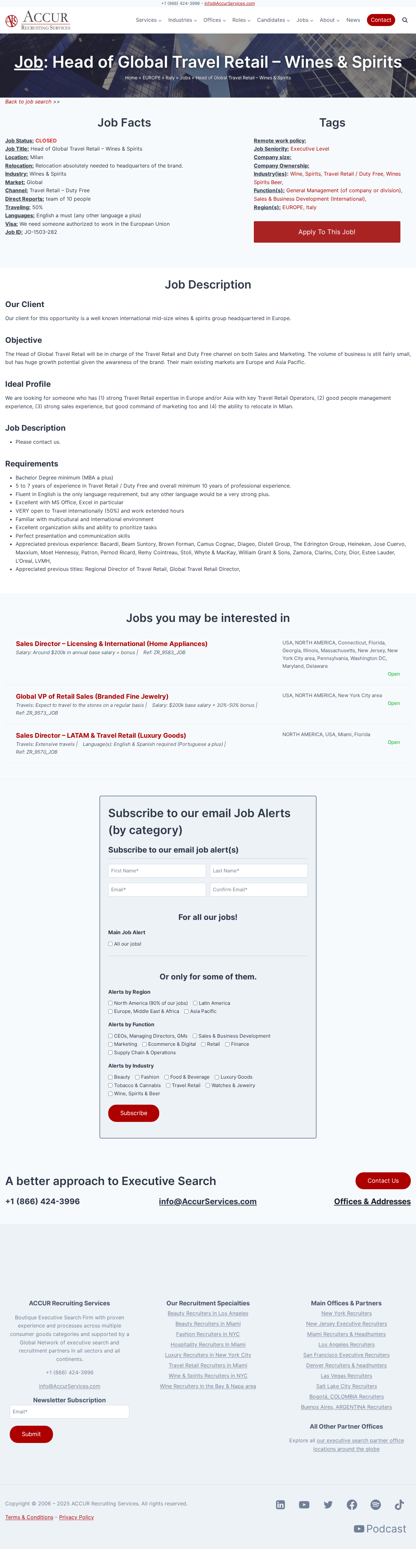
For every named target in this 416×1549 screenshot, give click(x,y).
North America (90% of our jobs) (151, 1003)
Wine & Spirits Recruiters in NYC (208, 1375)
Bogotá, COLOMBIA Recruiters (346, 1396)
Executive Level (310, 148)
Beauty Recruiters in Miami (208, 1323)
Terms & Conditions (29, 1517)
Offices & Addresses (372, 1201)
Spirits (313, 173)
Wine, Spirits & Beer (137, 1093)
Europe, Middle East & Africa (146, 1011)
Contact (381, 20)
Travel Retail (186, 1085)
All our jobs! (127, 944)
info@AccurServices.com (229, 3)
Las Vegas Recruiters (346, 1375)
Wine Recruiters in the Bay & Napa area (208, 1386)
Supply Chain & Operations (145, 1052)
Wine (296, 173)
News (353, 20)
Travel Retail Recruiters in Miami (208, 1365)
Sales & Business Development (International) (309, 198)
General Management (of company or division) (343, 190)
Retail (213, 1044)
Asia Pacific (203, 1011)
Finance (240, 1044)
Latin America (214, 1003)
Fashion (150, 1077)
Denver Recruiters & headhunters (346, 1365)
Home (131, 77)
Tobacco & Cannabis (137, 1085)
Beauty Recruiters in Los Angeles (208, 1313)
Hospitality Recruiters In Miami (208, 1344)
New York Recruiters (346, 1313)
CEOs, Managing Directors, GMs (151, 1036)
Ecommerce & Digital (172, 1044)
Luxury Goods (237, 1077)
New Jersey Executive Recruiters (346, 1323)
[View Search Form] (405, 20)
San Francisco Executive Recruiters (346, 1355)
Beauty (122, 1077)
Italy (170, 77)
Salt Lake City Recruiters (346, 1386)
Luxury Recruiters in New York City (208, 1355)
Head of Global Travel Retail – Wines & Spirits (243, 77)
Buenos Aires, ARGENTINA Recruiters (346, 1407)
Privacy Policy (76, 1517)
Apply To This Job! (327, 232)
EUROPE (152, 77)
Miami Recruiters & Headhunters (346, 1334)
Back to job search (28, 101)
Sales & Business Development (234, 1036)
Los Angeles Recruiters (346, 1344)
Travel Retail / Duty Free (353, 173)
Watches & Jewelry (233, 1085)
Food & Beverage (190, 1077)
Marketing (125, 1044)
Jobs (185, 77)
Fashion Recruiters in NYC (208, 1334)
